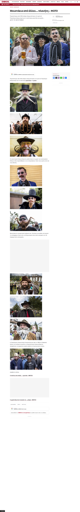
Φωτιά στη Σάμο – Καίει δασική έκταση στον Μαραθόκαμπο (26, 4)
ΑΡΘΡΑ (66, 1)
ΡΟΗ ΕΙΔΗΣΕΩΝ (15, 1)
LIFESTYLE (53, 1)
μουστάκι (28, 80)
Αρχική (11, 7)
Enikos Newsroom (59, 16)
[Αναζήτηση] (75, 2)
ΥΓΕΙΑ (62, 1)
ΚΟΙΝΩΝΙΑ (39, 1)
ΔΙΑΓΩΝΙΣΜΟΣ (13, 404)
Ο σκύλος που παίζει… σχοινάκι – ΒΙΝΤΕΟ (21, 375)
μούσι (34, 80)
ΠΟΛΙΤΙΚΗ (22, 1)
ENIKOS (5, 2)
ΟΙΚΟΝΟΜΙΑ (28, 1)
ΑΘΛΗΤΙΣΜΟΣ (46, 1)
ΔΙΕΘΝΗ (34, 1)
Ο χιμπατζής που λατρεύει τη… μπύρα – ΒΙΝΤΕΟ (23, 400)
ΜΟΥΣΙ (19, 404)
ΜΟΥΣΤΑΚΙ (24, 404)
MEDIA (58, 1)
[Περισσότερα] (71, 1)
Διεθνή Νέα (16, 7)
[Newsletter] (77, 2)
